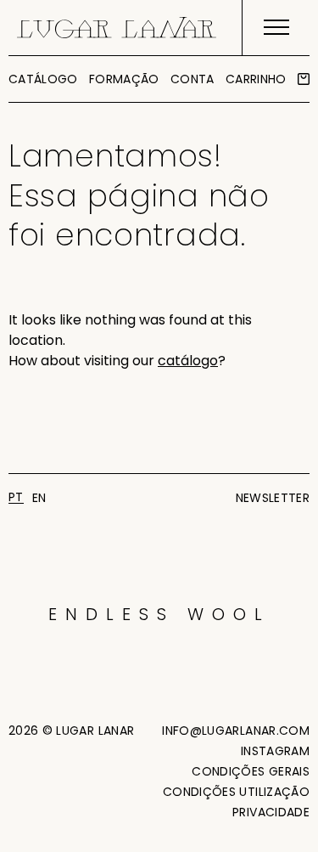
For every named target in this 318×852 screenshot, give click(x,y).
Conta (192, 79)
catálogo (188, 360)
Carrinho (256, 79)
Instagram (275, 751)
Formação (124, 79)
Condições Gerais (251, 771)
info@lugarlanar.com (236, 730)
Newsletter (273, 498)
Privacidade (271, 812)
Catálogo (43, 79)
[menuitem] (16, 497)
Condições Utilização (236, 792)
